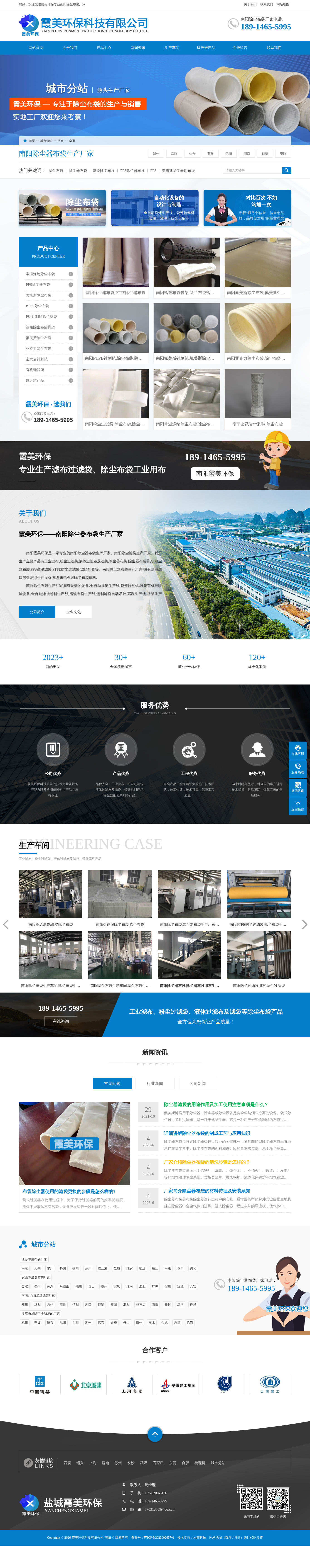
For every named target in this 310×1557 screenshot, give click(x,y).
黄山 (91, 1286)
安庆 (117, 1286)
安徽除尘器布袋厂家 (36, 1277)
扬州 (63, 1268)
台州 (75, 1322)
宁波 (37, 1322)
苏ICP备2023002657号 (159, 1537)
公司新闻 (197, 1083)
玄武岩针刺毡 (37, 359)
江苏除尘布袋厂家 (34, 1259)
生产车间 (172, 48)
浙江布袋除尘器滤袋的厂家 (41, 1313)
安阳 (283, 153)
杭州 (25, 1322)
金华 (114, 1322)
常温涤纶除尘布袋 (40, 274)
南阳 (72, 140)
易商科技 (199, 1537)
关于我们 (250, 4)
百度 (228, 1537)
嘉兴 (101, 1322)
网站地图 (283, 4)
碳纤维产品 (206, 48)
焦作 (192, 153)
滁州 (104, 1286)
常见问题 (112, 1083)
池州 (79, 1286)
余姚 (164, 1322)
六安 (193, 1286)
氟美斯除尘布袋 (38, 338)
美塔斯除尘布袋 (38, 295)
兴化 (193, 1268)
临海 (190, 1322)
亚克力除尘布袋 (38, 348)
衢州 (139, 1322)
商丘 (210, 153)
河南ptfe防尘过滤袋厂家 (38, 1295)
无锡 (37, 1268)
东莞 (172, 1463)
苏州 (88, 1268)
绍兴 (50, 1322)
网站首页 (36, 48)
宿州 (168, 1286)
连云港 (102, 1268)
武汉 (143, 1463)
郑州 (156, 153)
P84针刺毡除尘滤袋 (41, 316)
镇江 (155, 1268)
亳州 (37, 1286)
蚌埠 (155, 1286)
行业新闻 (155, 1083)
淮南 (129, 1286)
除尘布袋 (56, 170)
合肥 (25, 1286)
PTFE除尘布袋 (37, 306)
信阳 (229, 153)
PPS (153, 170)
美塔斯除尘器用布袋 (178, 170)
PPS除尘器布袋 (132, 170)
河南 (61, 140)
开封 (168, 1304)
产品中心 (104, 48)
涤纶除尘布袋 (104, 170)
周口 (247, 153)
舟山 (126, 1322)
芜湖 (50, 1286)
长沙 (131, 1463)
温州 (63, 1322)
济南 (105, 1463)
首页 (32, 140)
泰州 (180, 1268)
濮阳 (126, 1304)
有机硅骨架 (35, 370)
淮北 (142, 1286)
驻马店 (140, 1304)
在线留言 (240, 48)
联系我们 (266, 4)
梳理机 (199, 1463)
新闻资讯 (138, 48)
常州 (50, 1268)
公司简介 (37, 612)
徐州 (75, 1268)
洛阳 (174, 153)
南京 (25, 1268)
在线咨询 (61, 1021)
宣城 (180, 1286)
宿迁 (142, 1268)
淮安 (129, 1268)
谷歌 (237, 1537)
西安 (67, 1463)
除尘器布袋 (78, 170)
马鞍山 (64, 1286)
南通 (168, 1268)
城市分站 (46, 140)
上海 (92, 1463)
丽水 (152, 1322)
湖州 (88, 1322)
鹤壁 (265, 153)
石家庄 (158, 1463)
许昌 (193, 1304)
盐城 (117, 1268)
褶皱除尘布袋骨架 (40, 327)
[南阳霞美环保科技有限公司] (98, 25)
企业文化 (73, 612)
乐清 (177, 1322)
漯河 (180, 1304)
